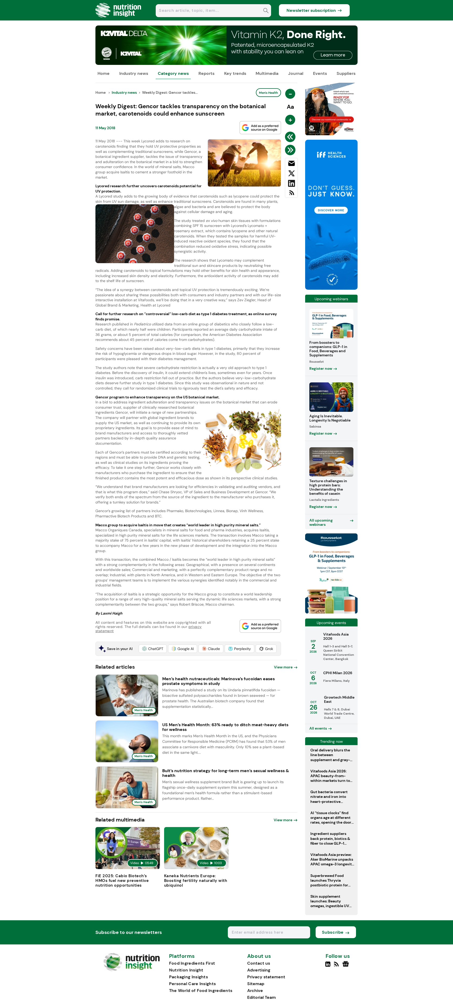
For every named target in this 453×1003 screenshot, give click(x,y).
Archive (255, 990)
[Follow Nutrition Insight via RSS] (337, 966)
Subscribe (333, 932)
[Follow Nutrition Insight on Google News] (346, 966)
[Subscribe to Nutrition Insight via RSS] (291, 194)
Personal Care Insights (192, 983)
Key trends (235, 73)
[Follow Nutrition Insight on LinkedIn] (328, 966)
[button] (153, 649)
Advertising (258, 970)
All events (318, 728)
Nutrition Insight (186, 970)
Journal (295, 73)
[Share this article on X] (291, 174)
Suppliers (346, 73)
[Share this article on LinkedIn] (291, 184)
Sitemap (255, 983)
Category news (173, 73)
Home (104, 73)
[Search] (266, 11)
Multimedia (267, 73)
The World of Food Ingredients (201, 990)
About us (259, 956)
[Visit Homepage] (118, 19)
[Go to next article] (291, 150)
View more (283, 667)
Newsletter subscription (311, 10)
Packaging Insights (188, 976)
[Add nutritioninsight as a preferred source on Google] (260, 127)
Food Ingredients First (192, 963)
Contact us (258, 963)
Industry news (133, 73)
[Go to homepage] (131, 969)
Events (320, 73)
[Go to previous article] (291, 137)
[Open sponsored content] (226, 63)
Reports (206, 73)
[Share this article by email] (291, 164)
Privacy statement (266, 976)
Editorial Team (261, 997)
